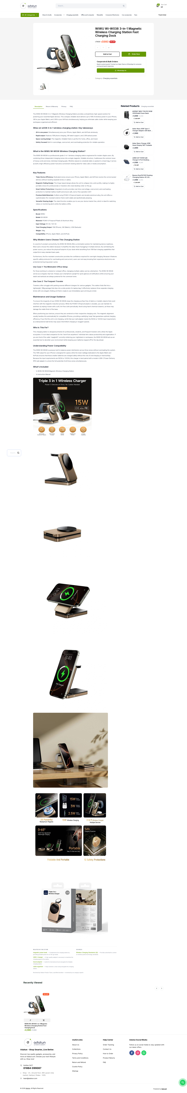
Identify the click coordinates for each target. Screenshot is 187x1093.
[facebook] (131, 1052)
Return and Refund (79, 1062)
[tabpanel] (75, 528)
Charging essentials (72, 15)
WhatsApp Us (121, 70)
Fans (135, 15)
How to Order (108, 1053)
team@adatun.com (30, 1078)
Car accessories (127, 15)
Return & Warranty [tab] (52, 106)
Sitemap (75, 1071)
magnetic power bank (40, 952)
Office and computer (87, 15)
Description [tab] (38, 106)
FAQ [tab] (71, 106)
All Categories (30, 15)
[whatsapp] (143, 1052)
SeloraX (164, 1089)
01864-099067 (32, 1068)
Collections (76, 1049)
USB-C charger (38, 957)
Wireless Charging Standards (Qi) (87, 952)
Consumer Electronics (112, 15)
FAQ (104, 1062)
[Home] (28, 6)
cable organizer (38, 966)
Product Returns (109, 1058)
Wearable (100, 15)
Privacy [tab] (63, 106)
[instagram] (137, 1052)
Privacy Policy (77, 1053)
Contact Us (107, 1049)
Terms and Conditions (80, 1058)
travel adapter (37, 962)
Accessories (58, 15)
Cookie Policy (77, 1067)
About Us (75, 1045)
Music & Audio (47, 15)
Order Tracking (108, 1045)
